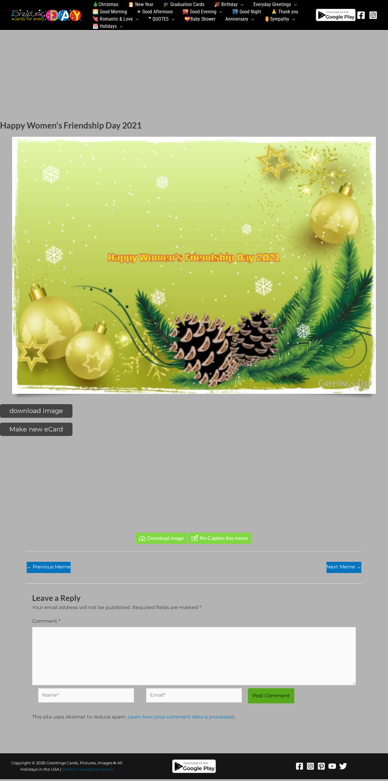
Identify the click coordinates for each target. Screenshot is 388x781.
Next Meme (343, 567)
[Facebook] (361, 15)
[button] (241, 4)
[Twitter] (343, 766)
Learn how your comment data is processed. (181, 717)
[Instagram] (373, 15)
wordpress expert (96, 769)
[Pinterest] (321, 766)
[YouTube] (332, 766)
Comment (46, 621)
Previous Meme (49, 567)
